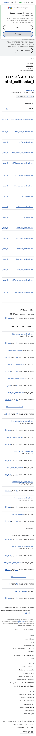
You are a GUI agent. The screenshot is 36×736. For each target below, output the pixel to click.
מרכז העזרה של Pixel (27, 698)
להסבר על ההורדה (28, 645)
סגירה (18, 28)
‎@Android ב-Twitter (28, 667)
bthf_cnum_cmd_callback (24, 238)
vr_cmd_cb (4, 142)
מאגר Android (30, 639)
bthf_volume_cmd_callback (24, 175)
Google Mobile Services (27, 707)
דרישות (32, 642)
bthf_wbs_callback (26, 217)
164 (16, 570)
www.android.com (28, 704)
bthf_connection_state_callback (22, 119)
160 (16, 357)
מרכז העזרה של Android (26, 694)
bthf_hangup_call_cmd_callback (22, 163)
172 (17, 444)
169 (17, 372)
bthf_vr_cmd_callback (25, 142)
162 (17, 343)
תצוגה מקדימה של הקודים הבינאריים (23, 649)
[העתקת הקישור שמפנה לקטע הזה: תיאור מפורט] (17, 310)
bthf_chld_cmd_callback (24, 228)
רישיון (4, 721)
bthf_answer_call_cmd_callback (22, 152)
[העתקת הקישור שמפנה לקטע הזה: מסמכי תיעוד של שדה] (7, 327)
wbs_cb (5, 217)
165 (17, 461)
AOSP (32, 59)
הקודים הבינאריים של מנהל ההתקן (24, 655)
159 (17, 430)
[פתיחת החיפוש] (16, 2)
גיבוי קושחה (31, 652)
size (7, 109)
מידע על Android (29, 721)
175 (17, 507)
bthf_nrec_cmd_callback (24, 207)
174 (17, 556)
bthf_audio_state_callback (24, 132)
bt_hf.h (29, 96)
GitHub (32, 658)
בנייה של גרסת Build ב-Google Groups (22, 683)
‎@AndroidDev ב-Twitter (26, 670)
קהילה (20, 721)
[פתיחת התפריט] (32, 2)
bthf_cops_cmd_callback (24, 259)
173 (17, 400)
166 (17, 475)
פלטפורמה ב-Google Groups (25, 680)
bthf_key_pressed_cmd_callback (22, 292)
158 (17, 539)
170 (16, 414)
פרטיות (31, 724)
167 (17, 521)
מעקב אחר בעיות (29, 714)
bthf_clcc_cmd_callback (25, 269)
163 (17, 491)
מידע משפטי (12, 721)
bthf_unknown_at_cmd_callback (22, 280)
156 (17, 318)
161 (17, 584)
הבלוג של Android (28, 673)
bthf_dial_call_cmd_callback (23, 186)
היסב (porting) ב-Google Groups (24, 686)
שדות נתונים (30, 90)
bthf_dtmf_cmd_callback (24, 196)
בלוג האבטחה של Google (26, 676)
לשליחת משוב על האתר (19, 724)
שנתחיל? (18, 34)
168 (17, 598)
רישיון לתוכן (21, 622)
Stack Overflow (29, 710)
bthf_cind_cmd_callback (24, 249)
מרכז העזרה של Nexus (27, 701)
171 (17, 386)
